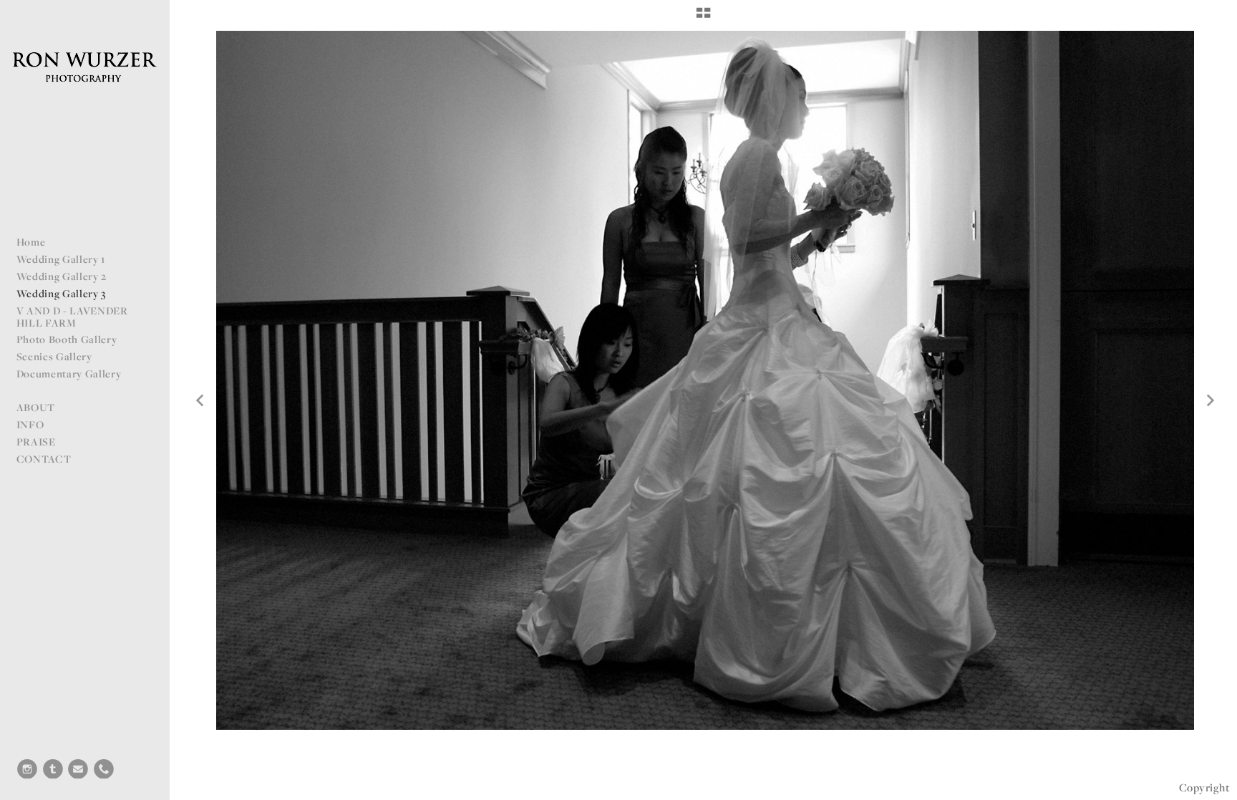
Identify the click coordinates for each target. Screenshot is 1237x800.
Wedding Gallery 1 (61, 259)
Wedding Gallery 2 (61, 276)
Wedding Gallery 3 (61, 293)
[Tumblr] (53, 769)
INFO (30, 424)
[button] (703, 18)
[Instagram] (27, 769)
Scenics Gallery (54, 356)
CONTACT (44, 459)
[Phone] (104, 769)
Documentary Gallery (69, 373)
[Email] (78, 769)
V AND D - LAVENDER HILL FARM (72, 316)
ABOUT (35, 407)
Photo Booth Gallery (66, 339)
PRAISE (36, 441)
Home (31, 242)
